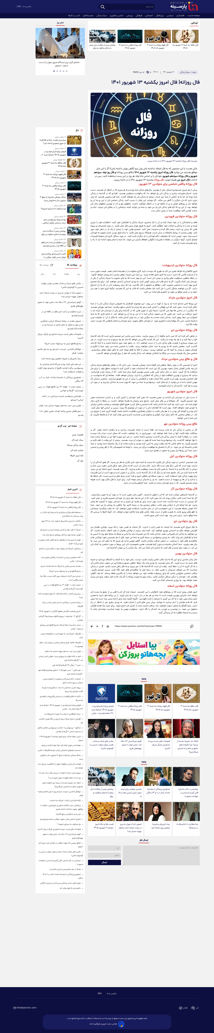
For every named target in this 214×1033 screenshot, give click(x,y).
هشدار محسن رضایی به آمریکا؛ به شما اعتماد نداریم (61, 566)
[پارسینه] (182, 6)
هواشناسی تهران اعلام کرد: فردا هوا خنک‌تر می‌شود (61, 745)
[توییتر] (92, 626)
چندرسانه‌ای (88, 15)
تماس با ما (27, 6)
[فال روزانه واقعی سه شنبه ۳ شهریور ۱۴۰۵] (130, 36)
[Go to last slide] (39, 44)
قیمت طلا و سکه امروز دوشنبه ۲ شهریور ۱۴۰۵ (103, 826)
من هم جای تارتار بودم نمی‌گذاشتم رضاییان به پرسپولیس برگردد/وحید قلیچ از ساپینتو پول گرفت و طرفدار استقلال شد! (60, 368)
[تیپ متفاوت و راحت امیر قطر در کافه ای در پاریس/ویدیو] (74, 243)
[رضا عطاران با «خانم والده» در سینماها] (186, 811)
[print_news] (108, 626)
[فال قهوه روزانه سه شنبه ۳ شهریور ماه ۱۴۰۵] (157, 36)
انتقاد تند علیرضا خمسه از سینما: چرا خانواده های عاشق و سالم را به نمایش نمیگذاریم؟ (187, 747)
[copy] (191, 626)
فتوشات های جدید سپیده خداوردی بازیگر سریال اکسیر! (159, 745)
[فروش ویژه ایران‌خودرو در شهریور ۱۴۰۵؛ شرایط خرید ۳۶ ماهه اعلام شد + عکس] (101, 693)
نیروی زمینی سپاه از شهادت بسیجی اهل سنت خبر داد (60, 773)
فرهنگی (139, 15)
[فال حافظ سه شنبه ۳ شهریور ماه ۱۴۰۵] (185, 36)
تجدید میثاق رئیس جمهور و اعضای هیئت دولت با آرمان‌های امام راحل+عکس (59, 64)
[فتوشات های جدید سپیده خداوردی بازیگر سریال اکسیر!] (157, 728)
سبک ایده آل (77, 440)
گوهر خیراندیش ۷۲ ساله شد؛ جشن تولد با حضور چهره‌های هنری (131, 745)
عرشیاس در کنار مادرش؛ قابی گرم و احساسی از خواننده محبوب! (188, 793)
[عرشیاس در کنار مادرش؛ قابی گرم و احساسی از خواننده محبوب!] (186, 776)
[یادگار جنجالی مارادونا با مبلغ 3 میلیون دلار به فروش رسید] (74, 197)
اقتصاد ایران (77, 435)
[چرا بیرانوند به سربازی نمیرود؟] (74, 208)
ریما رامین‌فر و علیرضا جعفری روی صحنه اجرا (160, 826)
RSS (19, 6)
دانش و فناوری (117, 15)
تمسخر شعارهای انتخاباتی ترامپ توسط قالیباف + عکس (59, 750)
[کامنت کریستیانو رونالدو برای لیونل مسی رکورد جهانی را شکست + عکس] (74, 254)
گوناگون (194, 23)
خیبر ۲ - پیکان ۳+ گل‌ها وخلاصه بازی (66, 665)
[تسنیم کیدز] (144, 653)
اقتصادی (181, 15)
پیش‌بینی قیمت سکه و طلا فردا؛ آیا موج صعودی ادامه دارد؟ (52, 142)
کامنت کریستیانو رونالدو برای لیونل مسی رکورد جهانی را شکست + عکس (54, 255)
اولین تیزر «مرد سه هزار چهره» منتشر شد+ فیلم (60, 405)
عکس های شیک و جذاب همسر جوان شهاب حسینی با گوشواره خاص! (101, 745)
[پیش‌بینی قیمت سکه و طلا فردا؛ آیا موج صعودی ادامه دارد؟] (74, 140)
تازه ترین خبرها (76, 455)
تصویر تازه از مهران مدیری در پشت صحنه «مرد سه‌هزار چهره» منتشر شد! (130, 828)
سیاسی (170, 15)
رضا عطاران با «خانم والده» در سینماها (187, 826)
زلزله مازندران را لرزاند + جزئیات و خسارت (65, 800)
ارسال (104, 862)
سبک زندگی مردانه (75, 445)
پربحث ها (44, 265)
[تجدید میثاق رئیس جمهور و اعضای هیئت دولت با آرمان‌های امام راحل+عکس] (60, 43)
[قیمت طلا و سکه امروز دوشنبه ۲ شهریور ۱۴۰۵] (101, 811)
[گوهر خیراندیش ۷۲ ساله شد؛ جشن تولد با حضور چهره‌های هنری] (129, 728)
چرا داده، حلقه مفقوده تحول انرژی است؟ (64, 778)
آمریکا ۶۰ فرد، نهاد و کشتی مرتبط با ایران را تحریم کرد (60, 529)
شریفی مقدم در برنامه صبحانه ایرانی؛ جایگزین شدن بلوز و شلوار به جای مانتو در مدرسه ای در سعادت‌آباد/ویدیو (61, 324)
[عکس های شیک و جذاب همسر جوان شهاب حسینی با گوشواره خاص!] (101, 728)
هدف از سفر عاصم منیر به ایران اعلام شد (65, 869)
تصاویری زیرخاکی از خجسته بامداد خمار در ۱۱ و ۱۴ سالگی (158, 791)
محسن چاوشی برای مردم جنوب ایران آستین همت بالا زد (130, 793)
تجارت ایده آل (77, 450)
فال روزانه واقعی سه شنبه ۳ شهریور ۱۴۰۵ (130, 47)
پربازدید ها (72, 265)
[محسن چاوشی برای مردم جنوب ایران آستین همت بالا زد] (129, 776)
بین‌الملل (160, 15)
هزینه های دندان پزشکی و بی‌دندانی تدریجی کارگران (60, 883)
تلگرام (185, 1008)
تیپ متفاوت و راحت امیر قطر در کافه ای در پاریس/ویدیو (53, 244)
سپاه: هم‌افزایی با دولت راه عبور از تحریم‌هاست (62, 714)
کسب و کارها (74, 15)
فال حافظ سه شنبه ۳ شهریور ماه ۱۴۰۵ (185, 47)
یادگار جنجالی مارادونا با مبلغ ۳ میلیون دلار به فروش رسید (53, 199)
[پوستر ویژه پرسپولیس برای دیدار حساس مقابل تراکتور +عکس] (74, 220)
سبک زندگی (102, 15)
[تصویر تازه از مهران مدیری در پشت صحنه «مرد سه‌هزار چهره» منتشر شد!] (129, 811)
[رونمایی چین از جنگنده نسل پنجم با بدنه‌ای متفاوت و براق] (102, 36)
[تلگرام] (97, 626)
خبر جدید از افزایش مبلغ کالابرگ (68, 814)
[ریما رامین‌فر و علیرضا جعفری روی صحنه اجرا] (157, 811)
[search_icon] (102, 7)
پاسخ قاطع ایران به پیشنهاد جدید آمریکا (63, 343)
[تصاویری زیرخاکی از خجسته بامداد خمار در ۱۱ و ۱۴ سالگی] (157, 776)
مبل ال (80, 461)
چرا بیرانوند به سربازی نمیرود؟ (53, 208)
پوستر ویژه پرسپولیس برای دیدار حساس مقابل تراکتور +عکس (54, 221)
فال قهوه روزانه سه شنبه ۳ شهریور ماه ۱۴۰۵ (157, 47)
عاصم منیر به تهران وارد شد (70, 888)
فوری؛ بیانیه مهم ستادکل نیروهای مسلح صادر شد (61, 534)
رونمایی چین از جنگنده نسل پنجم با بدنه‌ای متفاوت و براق (102, 47)
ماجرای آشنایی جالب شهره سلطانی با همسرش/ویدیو (60, 819)
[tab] (67, 71)
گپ (197, 1008)
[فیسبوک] (102, 626)
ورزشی (130, 15)
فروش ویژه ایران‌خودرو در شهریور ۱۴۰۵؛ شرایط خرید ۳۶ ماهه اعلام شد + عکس (102, 710)
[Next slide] (81, 44)
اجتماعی (149, 15)
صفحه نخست (194, 15)
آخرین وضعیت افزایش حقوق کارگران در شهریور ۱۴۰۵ (60, 611)
